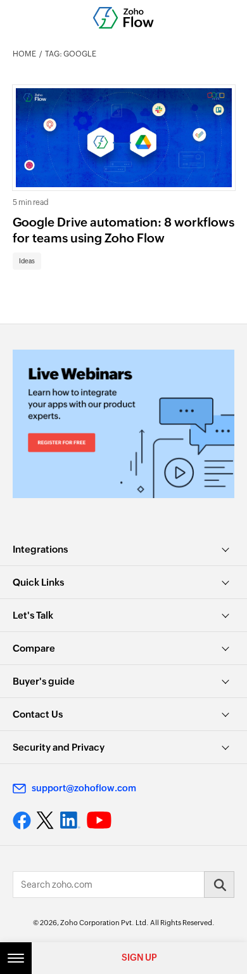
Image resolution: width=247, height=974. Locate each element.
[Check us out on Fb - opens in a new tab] (22, 820)
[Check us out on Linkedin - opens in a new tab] (70, 820)
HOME (24, 53)
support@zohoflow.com (84, 788)
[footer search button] (219, 884)
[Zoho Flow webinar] (123, 423)
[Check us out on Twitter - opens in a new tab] (45, 820)
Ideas (27, 261)
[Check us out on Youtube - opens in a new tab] (99, 820)
